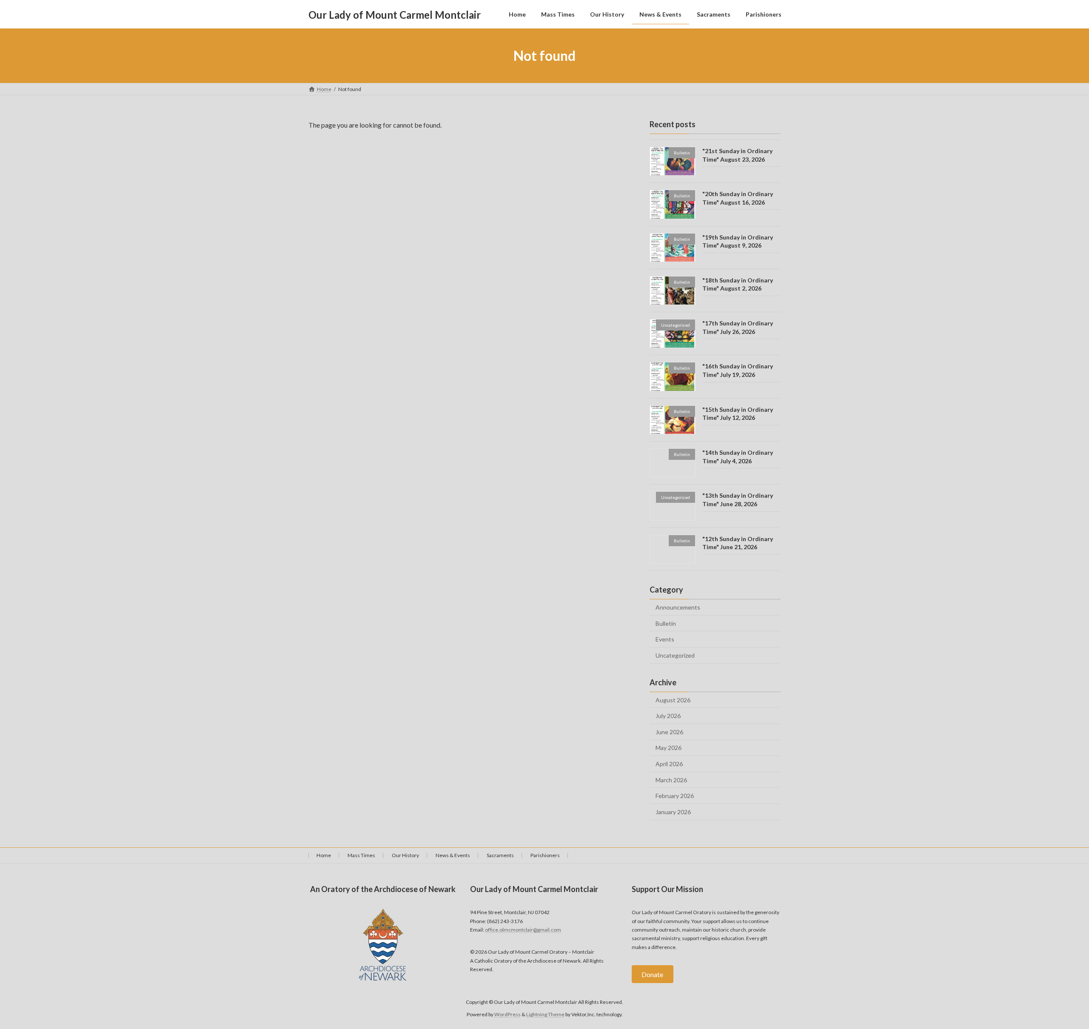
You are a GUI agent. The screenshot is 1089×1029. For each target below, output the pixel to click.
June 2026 (669, 731)
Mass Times (361, 855)
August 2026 (673, 700)
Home (323, 855)
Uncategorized (675, 655)
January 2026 (673, 811)
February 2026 (675, 795)
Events (665, 639)
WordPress (507, 1014)
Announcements (678, 607)
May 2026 (668, 748)
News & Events (453, 855)
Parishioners (545, 855)
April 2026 (669, 763)
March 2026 (671, 780)
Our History (405, 855)
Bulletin (666, 623)
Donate (652, 974)
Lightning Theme (545, 1014)
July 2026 (668, 715)
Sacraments (500, 855)
